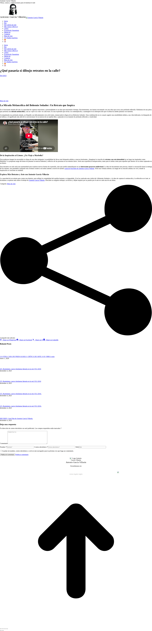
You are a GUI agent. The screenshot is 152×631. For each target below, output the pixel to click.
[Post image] (5, 355)
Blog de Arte (4, 101)
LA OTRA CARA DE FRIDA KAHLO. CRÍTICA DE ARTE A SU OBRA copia (27, 356)
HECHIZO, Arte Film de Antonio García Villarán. (16, 418)
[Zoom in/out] (7, 628)
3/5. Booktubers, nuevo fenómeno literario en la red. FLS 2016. (20, 394)
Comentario (4, 443)
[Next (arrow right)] (3, 630)
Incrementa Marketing (109, 472)
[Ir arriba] (76, 626)
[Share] (3, 628)
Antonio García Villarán (37, 180)
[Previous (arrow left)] (1, 630)
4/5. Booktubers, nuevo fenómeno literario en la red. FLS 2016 (20, 369)
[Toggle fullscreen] (5, 628)
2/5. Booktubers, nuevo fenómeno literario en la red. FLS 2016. (20, 406)
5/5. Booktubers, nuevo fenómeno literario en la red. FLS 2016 (20, 381)
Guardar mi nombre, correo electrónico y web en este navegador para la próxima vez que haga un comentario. (38, 451)
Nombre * (3, 447)
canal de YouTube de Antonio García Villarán (79, 168)
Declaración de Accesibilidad (81, 472)
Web (77, 447)
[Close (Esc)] (1, 628)
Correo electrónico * (41, 447)
